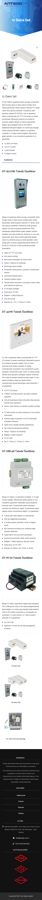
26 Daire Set (15, 702)
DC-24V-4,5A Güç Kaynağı (15, 739)
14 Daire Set (15, 666)
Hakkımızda (21, 795)
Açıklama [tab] (8, 160)
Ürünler (21, 801)
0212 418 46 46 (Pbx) (22, 844)
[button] (37, 47)
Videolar (21, 807)
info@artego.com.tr (22, 838)
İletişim (21, 813)
